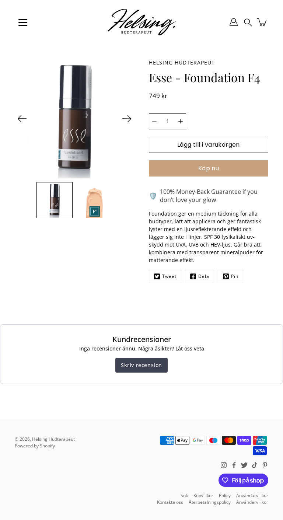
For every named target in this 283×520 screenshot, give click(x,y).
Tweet (169, 276)
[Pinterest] (265, 465)
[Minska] (154, 121)
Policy (225, 495)
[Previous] (22, 118)
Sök (184, 495)
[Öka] (180, 121)
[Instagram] (223, 465)
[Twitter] (244, 465)
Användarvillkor (252, 495)
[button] (248, 22)
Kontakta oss (170, 502)
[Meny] (23, 22)
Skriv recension (141, 365)
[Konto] (234, 22)
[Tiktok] (254, 465)
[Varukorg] (262, 22)
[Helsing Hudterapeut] (142, 22)
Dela (203, 276)
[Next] (126, 118)
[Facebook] (234, 465)
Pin (234, 276)
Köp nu (208, 168)
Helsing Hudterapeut (53, 439)
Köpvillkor (203, 495)
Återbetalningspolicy (210, 502)
